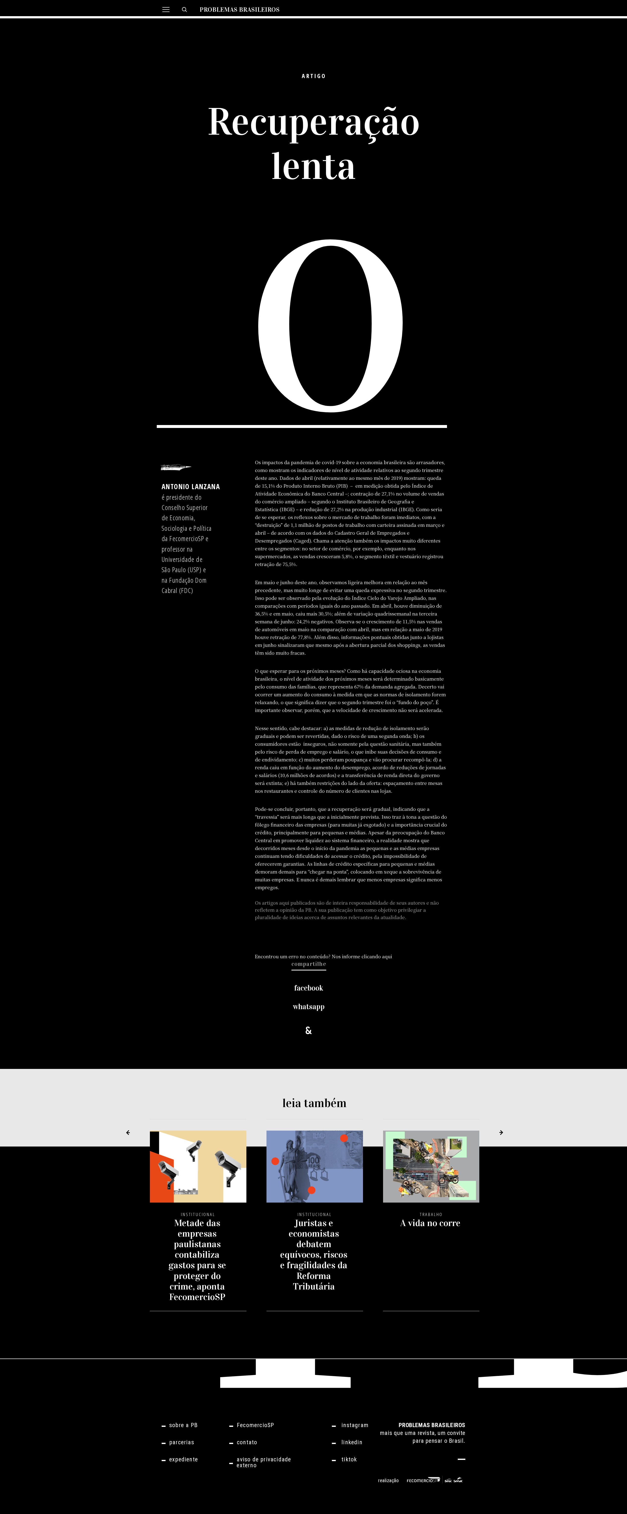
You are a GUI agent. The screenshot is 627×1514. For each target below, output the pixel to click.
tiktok (349, 1459)
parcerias (181, 1442)
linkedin (351, 1442)
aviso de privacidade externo (264, 1462)
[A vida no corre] (431, 1171)
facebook (308, 988)
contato (247, 1442)
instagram (355, 1425)
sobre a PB (183, 1425)
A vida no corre (430, 1223)
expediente (183, 1459)
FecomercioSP (255, 1425)
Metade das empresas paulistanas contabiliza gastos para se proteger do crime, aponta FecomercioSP (197, 1259)
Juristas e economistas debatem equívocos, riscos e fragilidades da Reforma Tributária (313, 1254)
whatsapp (309, 1006)
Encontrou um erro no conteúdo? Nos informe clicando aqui (323, 956)
